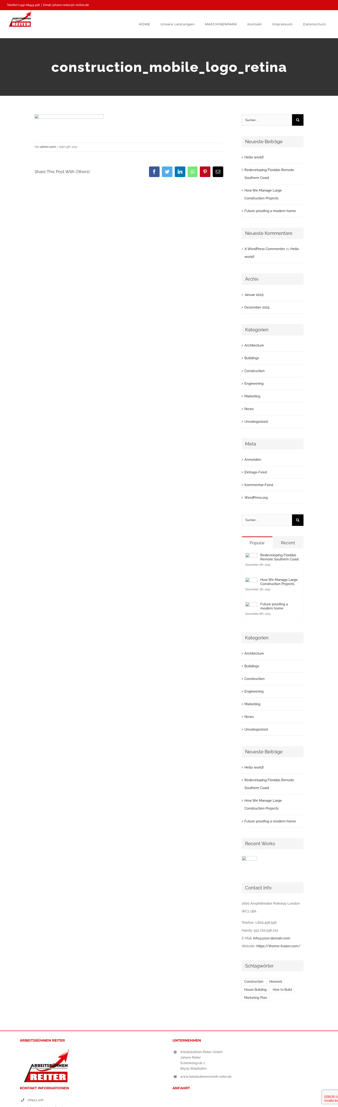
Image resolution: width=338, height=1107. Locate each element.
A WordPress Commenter (264, 249)
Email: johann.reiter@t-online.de (66, 5)
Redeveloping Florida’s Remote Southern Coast (279, 557)
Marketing (252, 396)
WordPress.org (256, 497)
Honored (275, 981)
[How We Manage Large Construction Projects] (251, 582)
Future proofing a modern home (270, 211)
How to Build (282, 989)
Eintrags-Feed (255, 472)
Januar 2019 (254, 295)
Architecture (254, 345)
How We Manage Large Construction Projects (279, 582)
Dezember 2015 (256, 307)
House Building (255, 989)
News (249, 409)
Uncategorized (256, 421)
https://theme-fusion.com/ (278, 946)
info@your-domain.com (271, 938)
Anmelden (252, 459)
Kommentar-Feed (258, 485)
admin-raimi (48, 147)
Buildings (251, 358)
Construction (254, 371)
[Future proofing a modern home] (251, 606)
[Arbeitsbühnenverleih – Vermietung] (250, 863)
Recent (288, 542)
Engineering (254, 384)
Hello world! (254, 157)
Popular (257, 542)
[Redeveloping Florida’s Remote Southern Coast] (251, 557)
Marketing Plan (255, 997)
